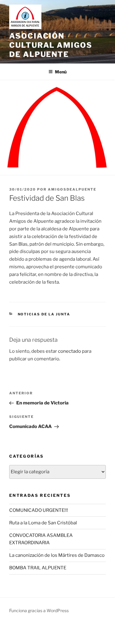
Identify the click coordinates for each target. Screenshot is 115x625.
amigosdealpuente (72, 189)
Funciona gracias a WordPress (39, 610)
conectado (69, 351)
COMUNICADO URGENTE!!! (38, 510)
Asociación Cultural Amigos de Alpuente (50, 45)
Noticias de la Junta (44, 314)
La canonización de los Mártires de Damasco (57, 555)
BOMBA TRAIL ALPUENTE (37, 568)
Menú (61, 71)
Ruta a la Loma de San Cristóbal (43, 523)
